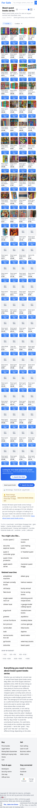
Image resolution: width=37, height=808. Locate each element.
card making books (25, 547)
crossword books (25, 541)
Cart (3, 760)
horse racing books (25, 593)
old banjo (6, 588)
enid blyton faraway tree (23, 524)
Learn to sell (24, 749)
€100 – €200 (7, 659)
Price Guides (6, 746)
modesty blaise (26, 620)
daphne (24, 631)
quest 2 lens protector (7, 559)
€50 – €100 (22, 654)
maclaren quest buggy (26, 565)
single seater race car (8, 599)
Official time (6, 777)
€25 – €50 (13, 654)
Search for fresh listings (25, 498)
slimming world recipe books (26, 599)
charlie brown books (26, 611)
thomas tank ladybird (20, 528)
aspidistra (24, 616)
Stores (4, 757)
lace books (25, 558)
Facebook (23, 771)
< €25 (4, 654)
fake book (7, 592)
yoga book (7, 610)
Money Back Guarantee (9, 751)
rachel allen (7, 628)
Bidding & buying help (9, 754)
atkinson (30, 530)
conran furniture (9, 620)
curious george (26, 624)
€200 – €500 (18, 659)
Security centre (7, 771)
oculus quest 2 (8, 540)
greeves (6, 616)
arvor (24, 530)
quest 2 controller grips (9, 553)
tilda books (25, 628)
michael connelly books (9, 583)
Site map (4, 774)
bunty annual (26, 588)
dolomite (6, 645)
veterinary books (27, 641)
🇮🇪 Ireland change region (27, 780)
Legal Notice (6, 749)
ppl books (7, 641)
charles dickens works (14, 526)
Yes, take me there (11, 804)
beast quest (25, 645)
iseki (5, 631)
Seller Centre (24, 754)
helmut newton (26, 582)
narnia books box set (8, 636)
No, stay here (28, 804)
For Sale (6, 2)
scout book (10, 524)
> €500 (27, 659)
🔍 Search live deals (26, 485)
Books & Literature (9, 18)
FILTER (7, 23)
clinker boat (7, 604)
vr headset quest (27, 552)
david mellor (25, 635)
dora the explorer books (9, 547)
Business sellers (25, 751)
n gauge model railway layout (26, 605)
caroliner (18, 530)
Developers (5, 769)
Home (4, 18)
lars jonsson (7, 624)
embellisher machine (7, 577)
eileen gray (25, 576)
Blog (21, 774)
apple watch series (7, 565)
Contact (22, 769)
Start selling (24, 746)
